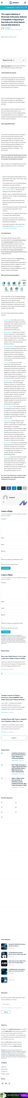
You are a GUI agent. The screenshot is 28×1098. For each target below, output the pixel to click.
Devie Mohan (8, 332)
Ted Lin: (6, 362)
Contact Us (4, 1071)
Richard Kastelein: (9, 346)
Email (3, 544)
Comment (4, 519)
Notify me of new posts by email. (9, 564)
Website (3, 551)
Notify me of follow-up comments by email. (12, 559)
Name (3, 537)
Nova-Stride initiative (9, 189)
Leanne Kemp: (8, 380)
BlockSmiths (20, 258)
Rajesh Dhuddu (8, 242)
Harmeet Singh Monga (19, 240)
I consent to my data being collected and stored (12, 1007)
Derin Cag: (7, 457)
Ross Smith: (7, 442)
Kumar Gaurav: (8, 406)
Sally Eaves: (7, 420)
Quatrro (17, 266)
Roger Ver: (7, 320)
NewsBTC (8, 28)
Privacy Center (5, 1074)
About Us (3, 1066)
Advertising (4, 1069)
